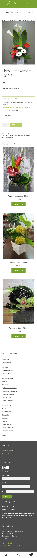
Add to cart (16, 125)
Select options (18, 204)
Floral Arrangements (24, 135)
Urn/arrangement (8, 427)
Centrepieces (7, 362)
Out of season (6, 405)
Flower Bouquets (8, 370)
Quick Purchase (6, 411)
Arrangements (13, 20)
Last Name (5, 483)
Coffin (5, 421)
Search (18, 555)
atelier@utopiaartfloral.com (11, 545)
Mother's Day (7, 397)
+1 (7, 543)
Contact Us (5, 454)
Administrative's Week (10, 388)
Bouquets (5, 367)
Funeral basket (7, 424)
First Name (5, 475)
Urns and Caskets (8, 431)
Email (4, 491)
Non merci (7, 115)
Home (6, 20)
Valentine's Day (8, 400)
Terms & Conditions (8, 450)
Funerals (4, 381)
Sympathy (5, 418)
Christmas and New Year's (10, 391)
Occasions (5, 385)
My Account (6, 555)
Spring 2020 (5, 415)
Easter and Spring (8, 394)
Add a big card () (11, 111)
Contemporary (9, 137)
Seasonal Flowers (8, 374)
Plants (4, 408)
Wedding (4, 435)
